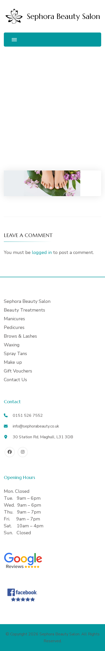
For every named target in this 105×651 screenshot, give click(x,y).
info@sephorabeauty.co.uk (36, 426)
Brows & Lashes (20, 336)
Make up (13, 362)
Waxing (12, 345)
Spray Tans (15, 353)
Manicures (14, 319)
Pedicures (14, 327)
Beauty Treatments (24, 310)
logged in (42, 252)
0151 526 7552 (28, 415)
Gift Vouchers (18, 371)
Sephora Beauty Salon (63, 16)
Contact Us (15, 380)
